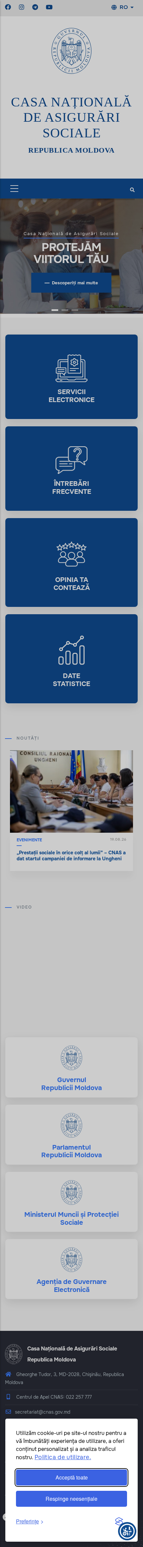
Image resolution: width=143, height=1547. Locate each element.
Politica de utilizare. (63, 1457)
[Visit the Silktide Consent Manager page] (119, 1522)
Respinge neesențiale (71, 1498)
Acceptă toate (72, 1477)
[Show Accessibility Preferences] (127, 1531)
